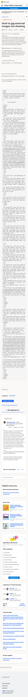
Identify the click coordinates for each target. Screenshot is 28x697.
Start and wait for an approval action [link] (13, 636)
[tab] (12, 410)
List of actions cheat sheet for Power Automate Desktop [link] (13, 643)
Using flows (7, 574)
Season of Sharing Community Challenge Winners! (16, 506)
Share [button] (17, 29)
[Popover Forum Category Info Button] (4, 547)
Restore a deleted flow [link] (9, 639)
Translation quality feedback (12, 569)
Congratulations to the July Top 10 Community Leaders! (16, 525)
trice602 (11, 593)
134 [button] (16, 598)
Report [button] (22, 29)
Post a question (14, 8)
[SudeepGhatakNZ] (5, 422)
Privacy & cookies (6, 683)
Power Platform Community (13, 5)
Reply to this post (7, 401)
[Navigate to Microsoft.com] (5, 2)
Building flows (8, 555)
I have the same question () (9, 405)
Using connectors (9, 571)
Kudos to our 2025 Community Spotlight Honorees (16, 516)
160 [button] (15, 593)
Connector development (10, 557)
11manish (11, 598)
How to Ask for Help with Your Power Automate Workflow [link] (13, 632)
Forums (15, 11)
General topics (12, 395)
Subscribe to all (14, 577)
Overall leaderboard (22, 604)
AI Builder (7, 552)
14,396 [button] (17, 422)
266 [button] (16, 588)
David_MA (11, 588)
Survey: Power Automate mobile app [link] (13, 628)
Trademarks (4, 688)
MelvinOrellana (16, 33)
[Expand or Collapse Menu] (2, 5)
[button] (26, 5)
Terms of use (5, 685)
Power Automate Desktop (11, 562)
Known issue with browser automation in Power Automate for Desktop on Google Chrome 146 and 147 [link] (13, 618)
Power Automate (20, 11)
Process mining (8, 567)
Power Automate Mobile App (12, 564)
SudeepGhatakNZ (10, 422)
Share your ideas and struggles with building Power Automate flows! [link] (13, 624)
